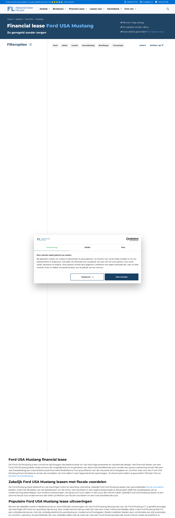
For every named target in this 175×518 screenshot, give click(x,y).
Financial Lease (76, 9)
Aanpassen (85, 277)
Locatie (75, 45)
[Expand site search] (167, 9)
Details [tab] (87, 247)
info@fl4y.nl (148, 2)
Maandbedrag (88, 45)
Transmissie (118, 45)
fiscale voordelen (155, 487)
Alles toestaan (122, 277)
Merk (55, 45)
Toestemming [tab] (51, 247)
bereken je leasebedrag (21, 476)
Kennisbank (113, 9)
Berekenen (58, 9)
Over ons (129, 9)
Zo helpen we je (156, 32)
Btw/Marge (104, 45)
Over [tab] (123, 247)
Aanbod (43, 9)
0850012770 (132, 2)
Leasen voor (96, 9)
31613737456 (163, 2)
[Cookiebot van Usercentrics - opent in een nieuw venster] (128, 239)
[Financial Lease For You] (20, 9)
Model (64, 45)
